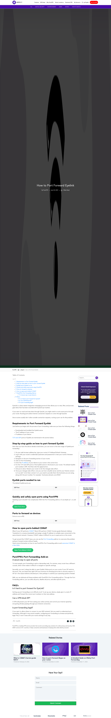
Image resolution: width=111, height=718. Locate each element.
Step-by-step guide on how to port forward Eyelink (31, 383)
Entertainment (51, 6)
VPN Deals (42, 2)
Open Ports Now (19, 506)
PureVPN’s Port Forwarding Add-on (26, 393)
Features (36, 2)
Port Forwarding (48, 539)
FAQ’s (18, 397)
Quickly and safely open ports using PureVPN (29, 387)
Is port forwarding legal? (27, 402)
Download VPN (68, 2)
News (60, 6)
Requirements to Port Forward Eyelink (27, 381)
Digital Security (39, 6)
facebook (68, 621)
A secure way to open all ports (28, 395)
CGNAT (31, 531)
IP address (25, 462)
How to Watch (76, 6)
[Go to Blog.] (18, 369)
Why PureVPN (50, 2)
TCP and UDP (16, 437)
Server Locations (59, 2)
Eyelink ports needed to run (24, 385)
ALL (31, 6)
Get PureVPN (94, 2)
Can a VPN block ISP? (26, 400)
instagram (73, 621)
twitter (71, 621)
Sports (67, 6)
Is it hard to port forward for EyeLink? (30, 398)
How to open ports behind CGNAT (26, 391)
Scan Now (93, 397)
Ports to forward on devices (24, 389)
